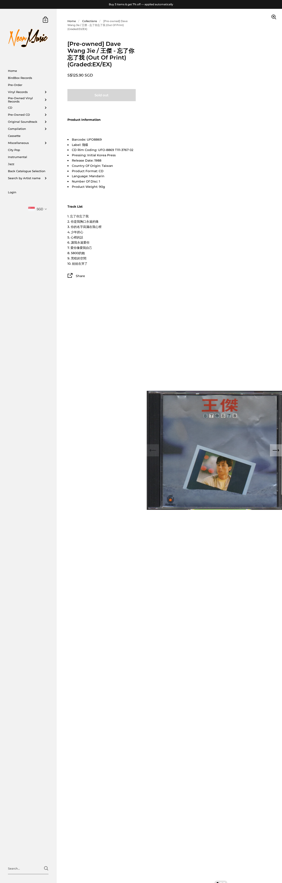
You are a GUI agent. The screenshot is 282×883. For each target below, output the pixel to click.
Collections (89, 21)
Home (71, 21)
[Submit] (46, 868)
